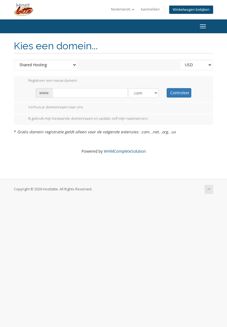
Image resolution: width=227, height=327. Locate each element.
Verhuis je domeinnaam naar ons (55, 106)
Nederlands (121, 9)
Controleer (179, 92)
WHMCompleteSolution (125, 151)
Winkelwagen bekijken (191, 9)
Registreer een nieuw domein (52, 80)
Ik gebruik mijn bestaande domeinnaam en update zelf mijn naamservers (88, 118)
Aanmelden (150, 9)
